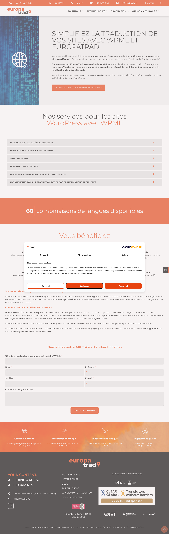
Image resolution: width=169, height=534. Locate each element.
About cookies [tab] (84, 255)
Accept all (123, 286)
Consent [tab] (44, 255)
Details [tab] (125, 255)
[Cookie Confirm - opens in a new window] (132, 247)
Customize (84, 286)
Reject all (46, 286)
